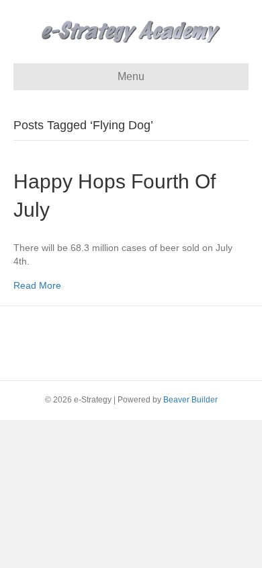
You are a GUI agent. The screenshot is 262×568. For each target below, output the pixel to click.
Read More (37, 285)
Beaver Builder (190, 399)
